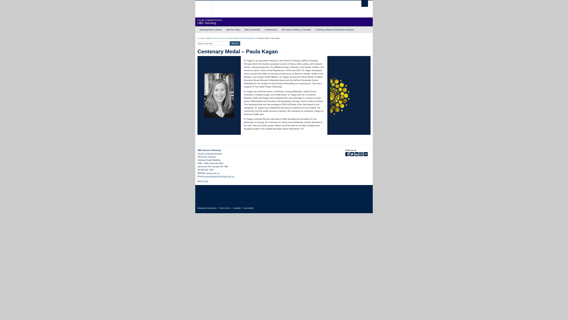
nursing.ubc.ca (212, 173)
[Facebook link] (347, 155)
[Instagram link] (361, 155)
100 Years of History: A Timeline (296, 29)
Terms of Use (224, 208)
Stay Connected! (252, 29)
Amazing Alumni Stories (211, 29)
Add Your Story (233, 29)
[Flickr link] (366, 155)
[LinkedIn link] (357, 155)
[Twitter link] (352, 155)
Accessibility (249, 208)
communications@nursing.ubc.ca (218, 176)
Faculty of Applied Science (208, 38)
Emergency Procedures (206, 208)
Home (221, 38)
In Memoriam (271, 29)
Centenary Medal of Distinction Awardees (335, 29)
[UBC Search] (364, 3)
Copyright (237, 208)
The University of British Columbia (203, 8)
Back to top (203, 181)
